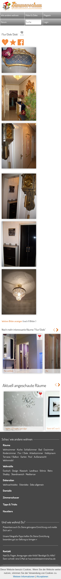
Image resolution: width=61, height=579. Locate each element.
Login (46, 22)
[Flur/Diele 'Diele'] (19, 60)
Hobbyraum (50, 453)
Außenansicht (40, 456)
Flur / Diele (23, 453)
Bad (40, 449)
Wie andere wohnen (10, 15)
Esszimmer (49, 449)
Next (57, 330)
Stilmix (43, 470)
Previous (54, 330)
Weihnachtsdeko (10, 484)
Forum (4, 22)
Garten (24, 456)
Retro (50, 470)
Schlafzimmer (30, 449)
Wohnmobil (8, 460)
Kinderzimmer (9, 453)
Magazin (47, 15)
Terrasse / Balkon (11, 456)
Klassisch (24, 470)
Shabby (6, 474)
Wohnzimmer (9, 449)
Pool (30, 456)
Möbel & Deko (31, 15)
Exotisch (7, 470)
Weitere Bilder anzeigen (12, 321)
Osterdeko (23, 484)
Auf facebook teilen (20, 42)
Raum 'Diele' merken (12, 42)
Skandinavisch (17, 474)
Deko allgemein (37, 484)
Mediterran (31, 474)
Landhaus (33, 470)
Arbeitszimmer (36, 453)
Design (15, 470)
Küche (20, 449)
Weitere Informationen (24, 576)
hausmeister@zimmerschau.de (41, 558)
